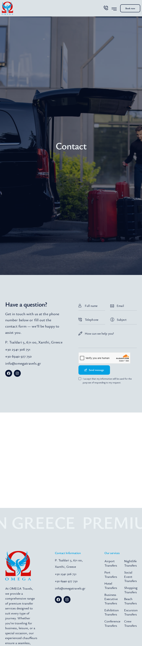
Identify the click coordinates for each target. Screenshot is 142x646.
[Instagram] (17, 373)
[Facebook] (8, 373)
